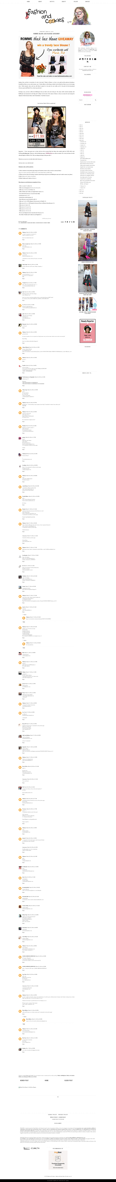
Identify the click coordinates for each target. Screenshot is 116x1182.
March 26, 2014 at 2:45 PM (32, 232)
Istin (23, 291)
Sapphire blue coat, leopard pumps (86, 166)
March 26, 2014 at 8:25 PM (32, 453)
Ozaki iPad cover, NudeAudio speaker (87, 173)
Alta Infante (24, 927)
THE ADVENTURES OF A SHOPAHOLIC (30, 382)
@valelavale (26, 189)
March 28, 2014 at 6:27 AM (32, 798)
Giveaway (45, 222)
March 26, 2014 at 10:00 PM (32, 465)
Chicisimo (27, 208)
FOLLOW (76, 1)
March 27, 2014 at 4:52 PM (31, 723)
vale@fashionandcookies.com (87, 70)
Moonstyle (24, 324)
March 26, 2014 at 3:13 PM (33, 264)
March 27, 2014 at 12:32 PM (32, 661)
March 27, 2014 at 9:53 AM (32, 626)
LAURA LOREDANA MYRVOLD (28, 956)
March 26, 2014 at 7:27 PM (31, 437)
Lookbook (27, 210)
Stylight (26, 205)
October (81, 145)
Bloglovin (34, 178)
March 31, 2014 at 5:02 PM (32, 995)
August (81, 148)
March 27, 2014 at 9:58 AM (35, 642)
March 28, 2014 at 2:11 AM (32, 779)
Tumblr (25, 201)
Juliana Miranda (25, 347)
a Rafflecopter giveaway (46, 218)
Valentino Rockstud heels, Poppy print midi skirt (87, 294)
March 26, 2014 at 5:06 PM (31, 365)
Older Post (69, 1080)
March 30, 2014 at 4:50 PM (32, 974)
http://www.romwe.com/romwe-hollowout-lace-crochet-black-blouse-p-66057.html (35, 172)
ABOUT (40, 1)
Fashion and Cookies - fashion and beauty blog (55, 1176)
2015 (80, 138)
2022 (80, 126)
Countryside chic (83, 160)
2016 (80, 136)
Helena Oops (24, 914)
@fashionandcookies (34, 187)
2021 (80, 128)
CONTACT (87, 1)
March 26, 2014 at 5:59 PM (33, 389)
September (82, 146)
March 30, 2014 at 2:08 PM (32, 945)
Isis (23, 565)
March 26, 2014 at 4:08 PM (32, 324)
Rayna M (24, 723)
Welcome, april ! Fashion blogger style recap (87, 312)
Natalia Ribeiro (25, 496)
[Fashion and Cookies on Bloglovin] (87, 96)
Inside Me (24, 405)
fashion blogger (39, 222)
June (81, 151)
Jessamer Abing (25, 905)
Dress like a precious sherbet (85, 168)
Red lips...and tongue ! (84, 183)
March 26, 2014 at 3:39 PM (30, 291)
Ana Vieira (24, 974)
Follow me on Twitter (32, 1076)
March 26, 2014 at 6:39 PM (32, 411)
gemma (23, 437)
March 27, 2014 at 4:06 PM (32, 703)
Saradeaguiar (25, 555)
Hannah (23, 509)
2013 (80, 189)
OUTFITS (52, 1)
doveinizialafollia (25, 887)
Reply (23, 239)
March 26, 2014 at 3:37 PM (31, 282)
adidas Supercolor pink (88, 262)
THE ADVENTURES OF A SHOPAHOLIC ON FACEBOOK (33, 383)
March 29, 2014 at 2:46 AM (34, 887)
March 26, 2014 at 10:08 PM (32, 475)
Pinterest (26, 203)
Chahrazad (24, 453)
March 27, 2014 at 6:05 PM (35, 735)
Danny (23, 692)
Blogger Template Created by (58, 1180)
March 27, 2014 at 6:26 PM (32, 746)
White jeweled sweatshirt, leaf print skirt (87, 165)
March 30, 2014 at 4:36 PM (41, 966)
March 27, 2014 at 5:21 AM (29, 565)
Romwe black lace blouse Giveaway (86, 163)
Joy (23, 712)
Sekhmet (24, 672)
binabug (23, 1048)
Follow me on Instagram (23, 1076)
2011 (80, 193)
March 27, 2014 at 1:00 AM (32, 523)
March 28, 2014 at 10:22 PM (32, 856)
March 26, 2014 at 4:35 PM (32, 357)
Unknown (24, 232)
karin (23, 877)
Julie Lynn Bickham (26, 735)
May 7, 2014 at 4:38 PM (30, 1048)
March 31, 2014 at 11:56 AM (32, 985)
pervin (23, 683)
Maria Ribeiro (25, 1010)
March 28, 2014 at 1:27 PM (32, 808)
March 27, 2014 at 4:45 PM (29, 712)
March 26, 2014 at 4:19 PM (32, 332)
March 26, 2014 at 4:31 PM (34, 347)
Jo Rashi (24, 282)
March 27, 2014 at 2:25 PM (30, 683)
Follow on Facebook (70, 1075)
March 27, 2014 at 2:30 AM (33, 555)
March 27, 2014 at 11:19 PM (32, 757)
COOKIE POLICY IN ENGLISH (58, 1119)
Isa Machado (24, 866)
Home (47, 1080)
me (21, 185)
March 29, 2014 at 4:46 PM (33, 927)
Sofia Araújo (24, 264)
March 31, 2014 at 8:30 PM (33, 1010)
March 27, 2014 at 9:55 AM (35, 617)
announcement (24, 222)
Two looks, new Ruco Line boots (86, 170)
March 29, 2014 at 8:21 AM (33, 896)
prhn (23, 313)
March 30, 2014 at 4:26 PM (41, 956)
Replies (25, 614)
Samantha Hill (25, 896)
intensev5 (24, 838)
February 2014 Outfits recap (85, 182)
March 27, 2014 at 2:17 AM (32, 547)
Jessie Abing (24, 936)
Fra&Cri (24, 365)
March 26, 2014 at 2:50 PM (36, 243)
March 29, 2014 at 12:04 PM (33, 914)
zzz (23, 304)
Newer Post (24, 1080)
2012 (80, 191)
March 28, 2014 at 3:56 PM (31, 838)
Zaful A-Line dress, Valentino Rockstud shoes (87, 230)
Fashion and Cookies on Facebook (29, 176)
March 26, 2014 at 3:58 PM (30, 313)
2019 (80, 131)
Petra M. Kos (25, 766)
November (82, 143)
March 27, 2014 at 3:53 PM (30, 692)
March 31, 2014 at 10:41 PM (32, 1028)
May (81, 153)
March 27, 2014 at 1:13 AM (32, 535)
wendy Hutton (25, 485)
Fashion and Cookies (31, 222)
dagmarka (24, 746)
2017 (80, 135)
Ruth (23, 652)
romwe (48, 222)
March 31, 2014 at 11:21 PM (32, 1037)
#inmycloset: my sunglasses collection (87, 175)
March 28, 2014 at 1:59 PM (32, 827)
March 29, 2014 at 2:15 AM (30, 877)
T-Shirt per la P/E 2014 (42, 368)
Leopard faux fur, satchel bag (85, 178)
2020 (80, 130)
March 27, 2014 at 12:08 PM (30, 652)
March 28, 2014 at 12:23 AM (33, 766)
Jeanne (23, 586)
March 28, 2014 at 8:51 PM (32, 847)
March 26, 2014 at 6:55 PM (31, 425)
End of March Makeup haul (85, 158)
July (81, 150)
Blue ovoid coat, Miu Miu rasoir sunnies (87, 180)
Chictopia (27, 207)
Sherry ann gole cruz (26, 243)
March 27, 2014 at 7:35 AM (32, 595)
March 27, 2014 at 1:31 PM (31, 672)
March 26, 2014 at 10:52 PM (33, 485)
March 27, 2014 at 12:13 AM (31, 509)
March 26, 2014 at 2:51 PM (32, 252)
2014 (80, 140)
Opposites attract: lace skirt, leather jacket (87, 161)
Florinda (24, 425)
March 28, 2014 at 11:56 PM (33, 866)
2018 (80, 133)
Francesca (24, 808)
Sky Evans (24, 1037)
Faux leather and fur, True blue (86, 177)
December (82, 141)
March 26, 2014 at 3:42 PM (29, 304)
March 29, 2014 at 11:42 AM (34, 905)
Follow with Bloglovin (62, 1075)
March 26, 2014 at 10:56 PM (34, 496)
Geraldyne (24, 465)
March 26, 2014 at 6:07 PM (32, 402)
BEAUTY (64, 1)
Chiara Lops (24, 389)
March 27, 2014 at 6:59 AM (31, 586)
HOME (28, 1)
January (81, 187)
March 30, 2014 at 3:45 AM (32, 936)
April (81, 155)
